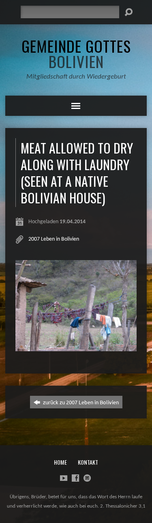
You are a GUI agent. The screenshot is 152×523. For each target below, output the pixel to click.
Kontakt (88, 462)
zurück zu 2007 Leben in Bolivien (80, 402)
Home (60, 462)
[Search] (128, 12)
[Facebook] (75, 478)
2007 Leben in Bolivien (53, 239)
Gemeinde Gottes (76, 53)
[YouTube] (63, 478)
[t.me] (87, 478)
